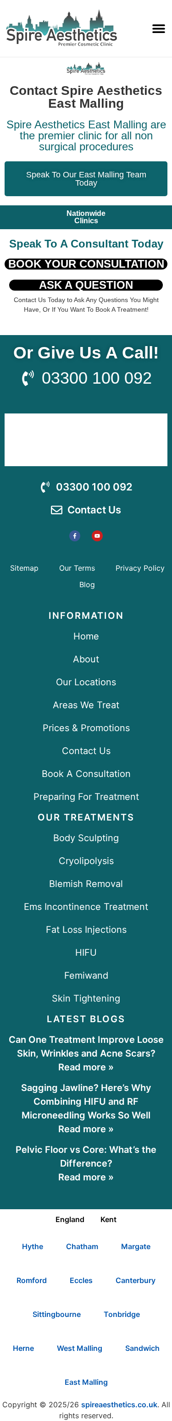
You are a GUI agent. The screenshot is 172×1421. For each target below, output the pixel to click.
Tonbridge (122, 1314)
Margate (135, 1246)
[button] (158, 28)
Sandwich (142, 1348)
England (69, 1219)
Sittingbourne (57, 1314)
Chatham (82, 1246)
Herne (23, 1348)
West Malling (79, 1348)
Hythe (32, 1246)
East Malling (86, 1382)
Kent (108, 1219)
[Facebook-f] (74, 535)
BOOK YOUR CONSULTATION (86, 264)
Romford (32, 1280)
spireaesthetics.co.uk (119, 1404)
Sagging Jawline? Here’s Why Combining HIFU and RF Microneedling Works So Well (86, 1101)
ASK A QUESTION (86, 285)
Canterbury (135, 1280)
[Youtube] (97, 535)
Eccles (81, 1280)
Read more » (86, 1067)
